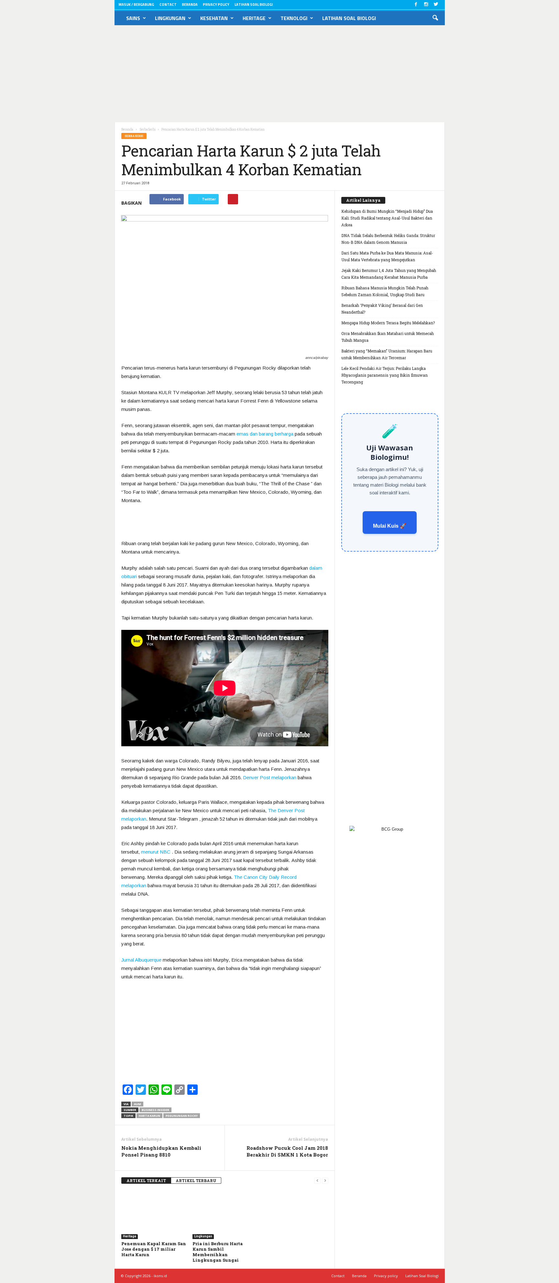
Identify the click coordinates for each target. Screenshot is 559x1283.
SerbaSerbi (134, 136)
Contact (168, 4)
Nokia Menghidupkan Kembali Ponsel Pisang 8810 (161, 1151)
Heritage (254, 18)
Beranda (190, 4)
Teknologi (293, 18)
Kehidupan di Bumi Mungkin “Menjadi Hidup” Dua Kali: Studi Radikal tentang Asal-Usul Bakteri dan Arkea (387, 218)
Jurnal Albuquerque (141, 960)
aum (137, 1104)
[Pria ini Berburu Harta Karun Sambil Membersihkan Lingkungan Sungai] (224, 1215)
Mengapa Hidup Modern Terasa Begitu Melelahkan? (388, 322)
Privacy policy (216, 4)
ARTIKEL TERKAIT (146, 1180)
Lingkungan (170, 18)
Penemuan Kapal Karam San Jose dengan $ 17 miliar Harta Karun (153, 1249)
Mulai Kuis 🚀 (389, 526)
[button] (435, 18)
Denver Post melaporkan (269, 777)
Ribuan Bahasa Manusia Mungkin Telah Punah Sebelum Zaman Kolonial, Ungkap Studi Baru (384, 291)
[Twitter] (436, 4)
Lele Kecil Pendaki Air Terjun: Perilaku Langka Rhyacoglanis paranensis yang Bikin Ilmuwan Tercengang (384, 375)
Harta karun (149, 1116)
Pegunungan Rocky (182, 1116)
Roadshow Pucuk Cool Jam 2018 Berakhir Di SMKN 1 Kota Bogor (287, 1151)
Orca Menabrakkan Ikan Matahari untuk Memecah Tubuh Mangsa (387, 337)
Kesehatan (214, 18)
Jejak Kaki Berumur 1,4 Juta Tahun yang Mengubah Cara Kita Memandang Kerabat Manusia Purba (388, 274)
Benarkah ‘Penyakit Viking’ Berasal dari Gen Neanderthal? (382, 309)
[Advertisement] (279, 73)
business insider (155, 1110)
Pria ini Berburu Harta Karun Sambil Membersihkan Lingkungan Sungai (217, 1252)
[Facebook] (416, 4)
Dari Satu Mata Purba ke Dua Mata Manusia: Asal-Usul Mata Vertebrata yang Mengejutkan (387, 256)
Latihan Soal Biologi (254, 4)
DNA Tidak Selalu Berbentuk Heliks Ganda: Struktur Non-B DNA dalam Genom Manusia (388, 239)
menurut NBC (155, 852)
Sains (133, 18)
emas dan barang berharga (264, 434)
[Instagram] (426, 4)
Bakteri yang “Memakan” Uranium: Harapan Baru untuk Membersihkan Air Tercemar (386, 354)
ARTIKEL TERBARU (196, 1180)
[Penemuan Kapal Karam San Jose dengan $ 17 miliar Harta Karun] (153, 1215)
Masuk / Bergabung (136, 4)
